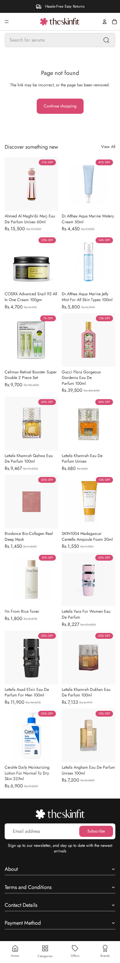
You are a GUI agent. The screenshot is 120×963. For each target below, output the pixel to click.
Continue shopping (60, 106)
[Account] (105, 22)
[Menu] (6, 21)
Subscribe (96, 831)
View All (108, 147)
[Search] (106, 40)
